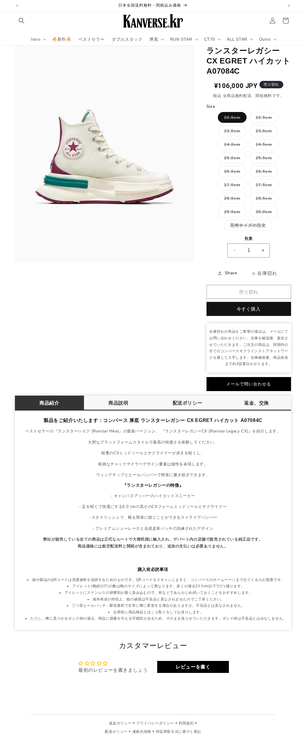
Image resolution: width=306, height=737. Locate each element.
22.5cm (266, 119)
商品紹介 (49, 402)
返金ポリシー (120, 723)
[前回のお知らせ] (17, 5)
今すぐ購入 (249, 308)
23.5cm (266, 132)
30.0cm (266, 213)
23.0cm (234, 132)
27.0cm (234, 186)
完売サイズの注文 (250, 227)
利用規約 (186, 723)
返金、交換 (256, 402)
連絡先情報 (141, 732)
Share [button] (231, 272)
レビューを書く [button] (193, 666)
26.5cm (266, 173)
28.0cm (234, 200)
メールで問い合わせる (248, 384)
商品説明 (118, 402)
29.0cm (234, 213)
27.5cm (266, 186)
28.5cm (266, 200)
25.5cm (266, 159)
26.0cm (234, 173)
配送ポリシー (188, 402)
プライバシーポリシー (155, 723)
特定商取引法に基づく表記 (178, 732)
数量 (249, 238)
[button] (21, 20)
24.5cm (266, 146)
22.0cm (234, 119)
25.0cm (234, 159)
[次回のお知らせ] (289, 5)
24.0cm (234, 146)
